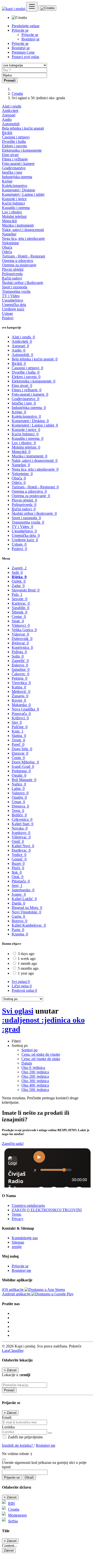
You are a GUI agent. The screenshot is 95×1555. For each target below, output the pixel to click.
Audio (7, 119)
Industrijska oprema (17, 177)
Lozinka (8, 1427)
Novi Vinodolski (26, 912)
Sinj (17, 722)
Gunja (18, 916)
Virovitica (21, 683)
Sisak (18, 621)
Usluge (7, 313)
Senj (17, 885)
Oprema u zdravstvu (17, 260)
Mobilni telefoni (14, 216)
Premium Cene (23, 52)
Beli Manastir (24, 780)
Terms (16, 1214)
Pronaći (9, 1390)
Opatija (19, 797)
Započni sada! (13, 1143)
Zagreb (19, 568)
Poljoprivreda (12, 274)
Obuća (7, 247)
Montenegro (17, 1515)
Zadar (18, 586)
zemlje (17, 1247)
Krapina (20, 934)
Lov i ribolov (12, 212)
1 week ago (27, 958)
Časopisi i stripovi (15, 137)
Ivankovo (21, 833)
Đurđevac (21, 850)
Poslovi (7, 318)
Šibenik (19, 612)
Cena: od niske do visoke (40, 1054)
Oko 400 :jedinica (35, 1085)
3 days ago (26, 954)
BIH (11, 1503)
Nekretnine (10, 243)
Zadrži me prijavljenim (25, 1437)
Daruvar (20, 753)
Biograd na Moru (27, 908)
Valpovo (20, 793)
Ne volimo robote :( (17, 1454)
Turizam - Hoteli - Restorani (23, 256)
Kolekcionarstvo (14, 186)
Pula (17, 594)
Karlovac (21, 603)
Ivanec (19, 894)
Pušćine (20, 727)
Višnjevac (21, 837)
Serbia (13, 1521)
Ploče (18, 868)
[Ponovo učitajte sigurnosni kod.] (4, 1458)
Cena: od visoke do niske (40, 1059)
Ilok (17, 872)
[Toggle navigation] (32, 7)
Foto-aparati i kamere (18, 163)
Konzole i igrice (14, 199)
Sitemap (18, 1242)
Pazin (18, 930)
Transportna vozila (16, 291)
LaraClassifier (12, 1350)
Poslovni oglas (24, 990)
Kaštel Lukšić (24, 899)
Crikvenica (22, 819)
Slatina (19, 736)
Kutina (19, 687)
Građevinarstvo (14, 168)
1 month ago (27, 963)
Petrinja (19, 678)
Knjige (7, 181)
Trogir (18, 740)
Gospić (19, 859)
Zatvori (9, 1550)
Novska (20, 828)
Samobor (20, 669)
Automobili (10, 124)
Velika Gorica (24, 630)
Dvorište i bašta (14, 141)
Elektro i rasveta (14, 146)
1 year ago (26, 973)
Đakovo (20, 665)
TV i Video (10, 296)
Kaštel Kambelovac (29, 925)
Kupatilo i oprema (16, 208)
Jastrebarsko (23, 890)
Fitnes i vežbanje (15, 159)
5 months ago (28, 968)
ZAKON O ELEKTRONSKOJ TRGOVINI (47, 1210)
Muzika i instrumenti (18, 225)
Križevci (20, 718)
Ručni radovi (12, 278)
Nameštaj (9, 234)
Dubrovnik (22, 639)
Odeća (7, 252)
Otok (17, 877)
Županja (20, 696)
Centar (19, 616)
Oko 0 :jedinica (33, 1067)
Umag (18, 802)
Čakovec (20, 674)
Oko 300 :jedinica (35, 1081)
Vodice (19, 855)
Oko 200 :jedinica (35, 1076)
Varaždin (20, 608)
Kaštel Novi (23, 846)
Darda (18, 903)
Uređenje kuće (13, 309)
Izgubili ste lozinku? (18, 1445)
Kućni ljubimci (13, 203)
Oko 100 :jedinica (35, 1072)
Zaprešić (20, 661)
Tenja (18, 810)
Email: (7, 1417)
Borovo (19, 921)
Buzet (18, 863)
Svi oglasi (21, 982)
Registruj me (21, 1270)
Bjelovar (20, 643)
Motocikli (9, 221)
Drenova (20, 806)
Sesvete (19, 599)
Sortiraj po (29, 1050)
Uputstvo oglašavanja (28, 1205)
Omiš (18, 841)
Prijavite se (29, 35)
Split (17, 572)
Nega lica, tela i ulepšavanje (23, 238)
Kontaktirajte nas (25, 1238)
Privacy (17, 1219)
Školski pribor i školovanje (22, 283)
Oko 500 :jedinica (35, 1090)
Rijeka (19, 577)
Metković (21, 691)
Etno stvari (10, 155)
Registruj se (30, 39)
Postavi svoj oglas (25, 57)
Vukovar (20, 634)
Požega (19, 652)
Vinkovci (21, 625)
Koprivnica (22, 647)
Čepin (18, 758)
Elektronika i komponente (22, 150)
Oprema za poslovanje (19, 265)
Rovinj (19, 700)
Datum (26, 1063)
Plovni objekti (12, 269)
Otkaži (29, 1477)
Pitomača (21, 881)
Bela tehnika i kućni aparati (23, 128)
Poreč (18, 744)
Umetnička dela (14, 305)
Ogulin (19, 775)
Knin (17, 731)
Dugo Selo (22, 749)
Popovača (21, 713)
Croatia (17, 93)
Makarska (21, 705)
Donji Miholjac (25, 762)
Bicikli (7, 133)
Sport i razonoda (14, 287)
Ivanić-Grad (23, 766)
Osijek (19, 581)
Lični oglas (22, 986)
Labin (18, 788)
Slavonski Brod (25, 590)
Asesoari (8, 115)
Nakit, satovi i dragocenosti (23, 230)
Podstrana (21, 771)
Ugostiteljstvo (12, 300)
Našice (19, 784)
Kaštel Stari (22, 824)
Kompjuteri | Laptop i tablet (23, 194)
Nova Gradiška (25, 709)
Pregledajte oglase (25, 26)
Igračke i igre (12, 172)
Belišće (19, 815)
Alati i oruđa (11, 106)
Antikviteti (10, 111)
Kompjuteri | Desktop (18, 190)
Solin (18, 656)
